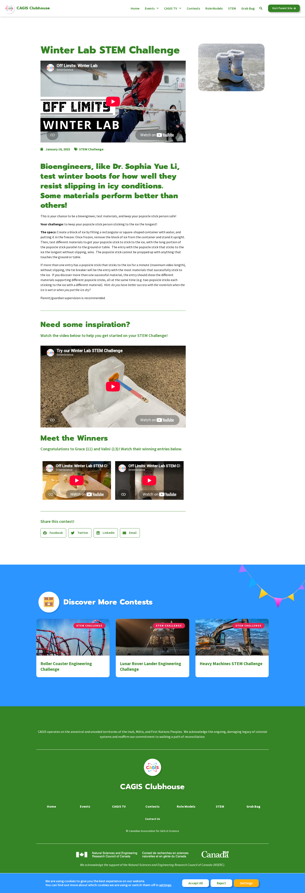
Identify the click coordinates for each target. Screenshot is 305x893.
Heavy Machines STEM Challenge (231, 663)
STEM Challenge (91, 149)
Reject (221, 883)
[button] (261, 8)
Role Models (214, 8)
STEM (232, 8)
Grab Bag (248, 8)
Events (150, 8)
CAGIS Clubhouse (33, 8)
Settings (246, 883)
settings (165, 885)
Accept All (195, 883)
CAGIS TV (170, 8)
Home (135, 8)
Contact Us (152, 819)
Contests (193, 8)
